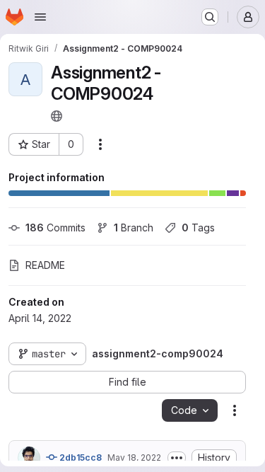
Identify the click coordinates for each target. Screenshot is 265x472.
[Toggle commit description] (176, 457)
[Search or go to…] (209, 16)
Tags (198, 227)
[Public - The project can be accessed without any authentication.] (56, 116)
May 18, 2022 (134, 457)
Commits (55, 227)
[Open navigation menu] (40, 17)
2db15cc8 (79, 457)
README (45, 265)
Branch (133, 227)
